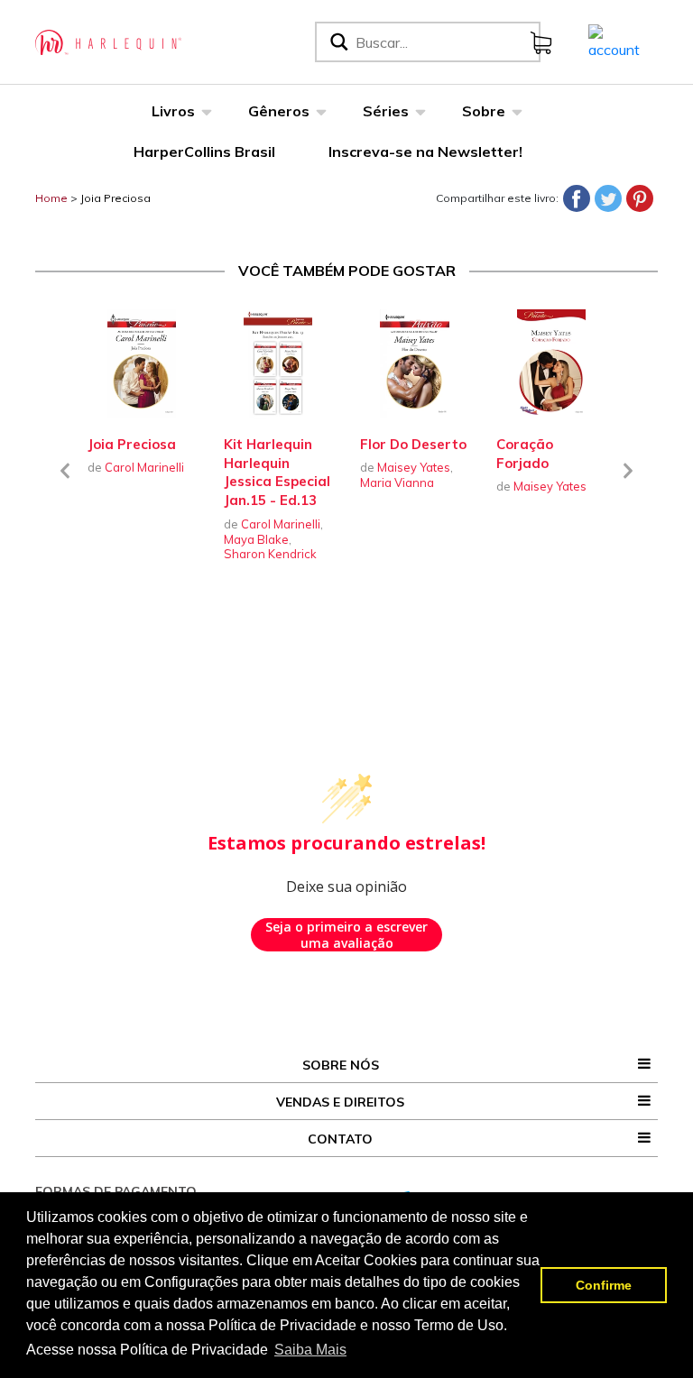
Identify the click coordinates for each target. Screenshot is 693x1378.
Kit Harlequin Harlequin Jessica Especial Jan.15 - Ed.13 (277, 472)
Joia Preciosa (115, 198)
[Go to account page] (614, 41)
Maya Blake (256, 539)
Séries (386, 111)
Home (51, 198)
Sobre (483, 111)
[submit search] (337, 42)
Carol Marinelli (144, 467)
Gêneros (279, 111)
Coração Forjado (524, 454)
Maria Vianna (397, 482)
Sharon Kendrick (270, 554)
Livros (173, 111)
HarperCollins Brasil (204, 151)
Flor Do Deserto (413, 444)
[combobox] (444, 42)
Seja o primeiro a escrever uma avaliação (346, 934)
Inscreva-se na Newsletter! (425, 151)
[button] (65, 481)
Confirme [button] (604, 1285)
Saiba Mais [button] (310, 1349)
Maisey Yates (413, 467)
